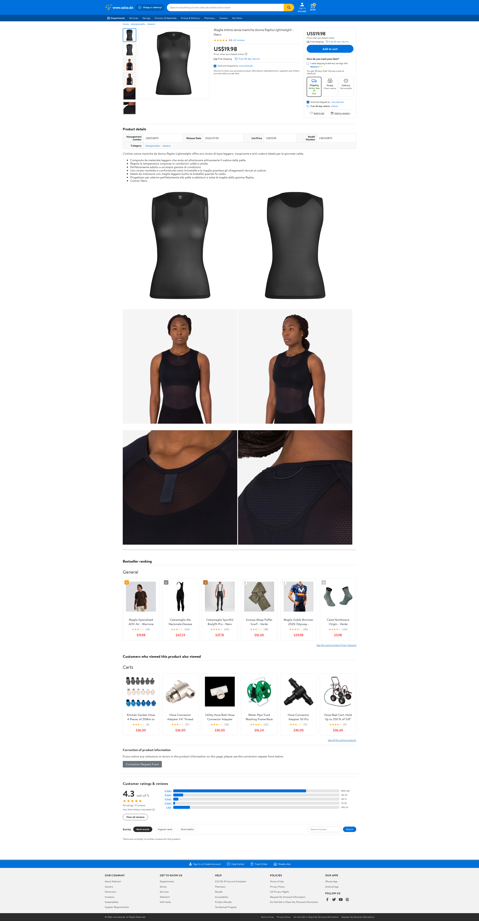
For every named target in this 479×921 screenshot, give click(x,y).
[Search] (289, 7)
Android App (331, 886)
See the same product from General (336, 645)
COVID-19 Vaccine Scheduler (230, 881)
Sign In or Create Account (207, 864)
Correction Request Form (142, 764)
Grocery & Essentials (165, 18)
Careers (223, 18)
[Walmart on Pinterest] (347, 899)
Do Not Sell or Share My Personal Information (294, 902)
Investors (109, 897)
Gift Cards (165, 902)
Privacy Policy (277, 886)
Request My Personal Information (287, 897)
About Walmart (113, 881)
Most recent (142, 829)
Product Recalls (223, 902)
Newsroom (110, 891)
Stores (163, 886)
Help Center (237, 864)
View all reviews (135, 817)
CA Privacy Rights (279, 891)
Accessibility (221, 897)
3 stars (168, 799)
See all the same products (342, 740)
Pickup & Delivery (190, 18)
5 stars (168, 790)
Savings (146, 18)
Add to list (319, 113)
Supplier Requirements (117, 907)
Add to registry (342, 113)
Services (133, 18)
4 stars (167, 794)
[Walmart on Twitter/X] (334, 899)
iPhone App (331, 881)
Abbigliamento (138, 24)
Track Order (261, 864)
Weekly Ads (284, 864)
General (151, 24)
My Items (237, 18)
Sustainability (112, 902)
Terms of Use (277, 881)
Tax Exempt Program (226, 907)
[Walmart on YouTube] (341, 899)
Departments (118, 18)
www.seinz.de (246, 65)
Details (334, 106)
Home (126, 24)
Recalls (218, 891)
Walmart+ (165, 897)
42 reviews (239, 40)
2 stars (168, 803)
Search (349, 829)
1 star (168, 807)
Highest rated (165, 829)
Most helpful (187, 829)
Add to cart (330, 49)
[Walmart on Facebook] (327, 899)
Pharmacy (209, 18)
